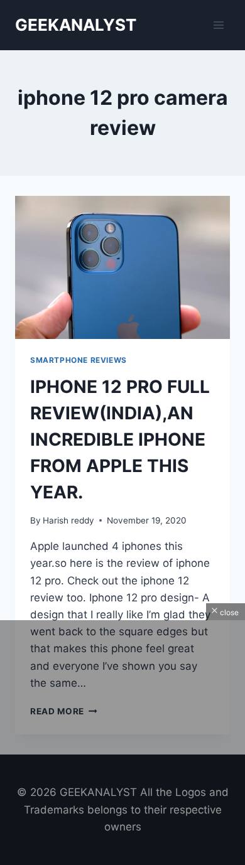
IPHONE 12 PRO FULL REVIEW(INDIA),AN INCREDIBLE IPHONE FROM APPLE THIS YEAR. (120, 439)
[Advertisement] (122, 742)
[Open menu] (218, 25)
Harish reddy (68, 520)
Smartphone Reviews (78, 360)
